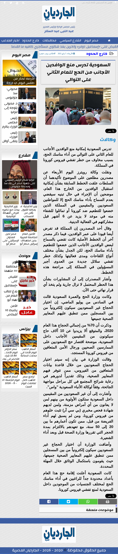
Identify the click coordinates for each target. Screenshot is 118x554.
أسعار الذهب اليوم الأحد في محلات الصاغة (29, 352)
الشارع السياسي (22, 158)
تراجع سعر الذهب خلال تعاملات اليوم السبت (28, 381)
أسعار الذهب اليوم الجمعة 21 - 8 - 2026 (11, 380)
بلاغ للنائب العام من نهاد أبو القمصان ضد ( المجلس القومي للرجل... (20, 295)
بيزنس (24, 329)
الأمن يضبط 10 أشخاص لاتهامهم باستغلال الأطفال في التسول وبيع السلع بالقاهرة (20, 310)
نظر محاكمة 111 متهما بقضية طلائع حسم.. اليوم (20, 266)
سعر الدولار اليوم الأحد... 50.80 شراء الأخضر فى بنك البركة (10, 355)
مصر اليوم (21, 55)
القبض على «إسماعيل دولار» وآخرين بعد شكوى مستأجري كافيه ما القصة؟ (63, 47)
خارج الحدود (96, 54)
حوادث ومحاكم (22, 258)
